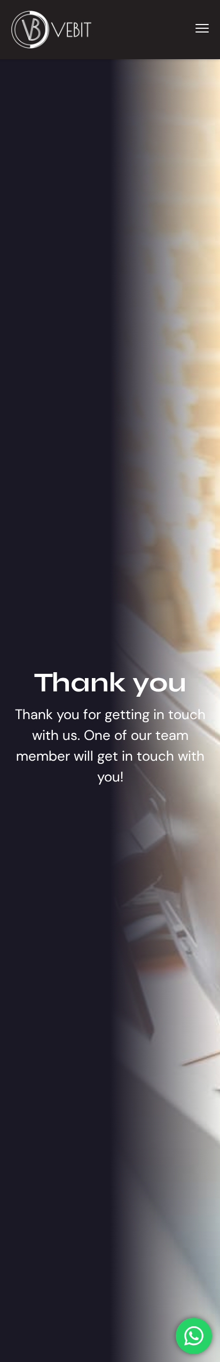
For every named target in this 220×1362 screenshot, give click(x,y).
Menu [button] (190, 28)
